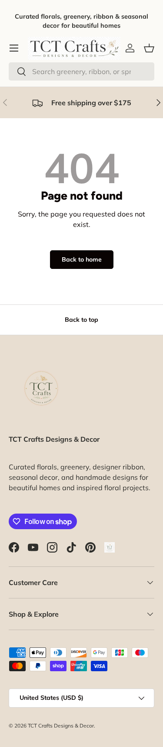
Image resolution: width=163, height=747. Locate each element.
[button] (149, 48)
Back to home (82, 259)
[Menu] (13, 48)
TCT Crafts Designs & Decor (61, 725)
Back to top (81, 319)
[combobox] (81, 71)
